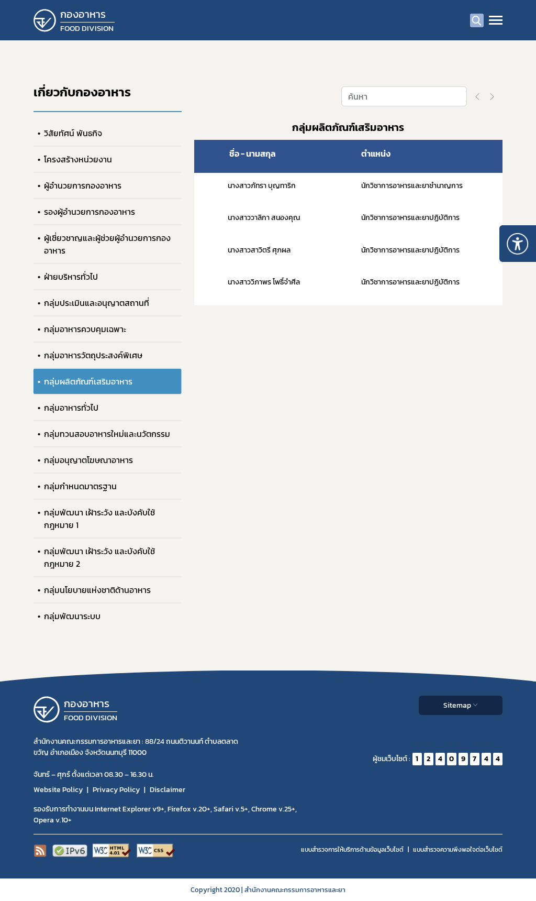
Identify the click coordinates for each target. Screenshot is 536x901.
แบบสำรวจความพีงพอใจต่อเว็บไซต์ (457, 849)
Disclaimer (167, 789)
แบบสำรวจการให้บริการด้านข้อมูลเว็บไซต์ (352, 849)
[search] (477, 20)
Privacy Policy (116, 789)
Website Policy (58, 789)
